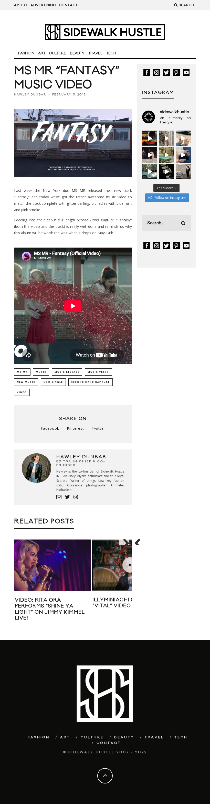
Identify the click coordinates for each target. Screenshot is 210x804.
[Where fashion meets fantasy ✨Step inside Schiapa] (166, 138)
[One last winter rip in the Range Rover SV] (149, 171)
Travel (95, 53)
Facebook (50, 428)
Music (41, 372)
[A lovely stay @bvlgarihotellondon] (149, 138)
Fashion (26, 53)
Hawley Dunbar (30, 94)
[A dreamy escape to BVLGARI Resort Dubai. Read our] (183, 138)
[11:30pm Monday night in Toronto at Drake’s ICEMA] (149, 154)
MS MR (22, 372)
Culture (57, 53)
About (21, 5)
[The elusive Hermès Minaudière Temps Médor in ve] (183, 154)
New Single (53, 382)
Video (22, 392)
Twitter (98, 428)
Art (41, 53)
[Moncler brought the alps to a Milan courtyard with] (166, 154)
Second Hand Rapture (95, 220)
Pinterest (75, 428)
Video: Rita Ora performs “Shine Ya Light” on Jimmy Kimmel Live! (50, 609)
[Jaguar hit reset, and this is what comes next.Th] (183, 171)
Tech (111, 53)
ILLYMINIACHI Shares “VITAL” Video (122, 603)
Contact (68, 5)
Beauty (77, 53)
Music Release (67, 372)
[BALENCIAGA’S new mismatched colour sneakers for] (166, 171)
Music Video (98, 372)
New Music (26, 382)
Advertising (43, 5)
